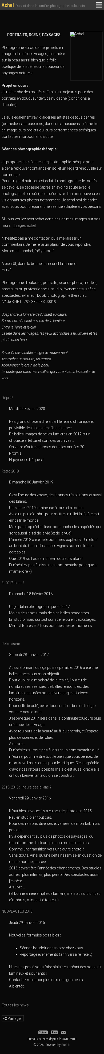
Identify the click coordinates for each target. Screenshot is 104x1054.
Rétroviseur (11, 643)
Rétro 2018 (10, 471)
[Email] (63, 1032)
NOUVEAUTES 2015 (17, 911)
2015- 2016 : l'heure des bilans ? (26, 787)
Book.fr (65, 1045)
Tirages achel (24, 225)
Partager (14, 1018)
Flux (54, 1032)
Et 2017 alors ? (13, 582)
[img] (5, 1018)
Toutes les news (15, 1005)
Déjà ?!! (7, 397)
